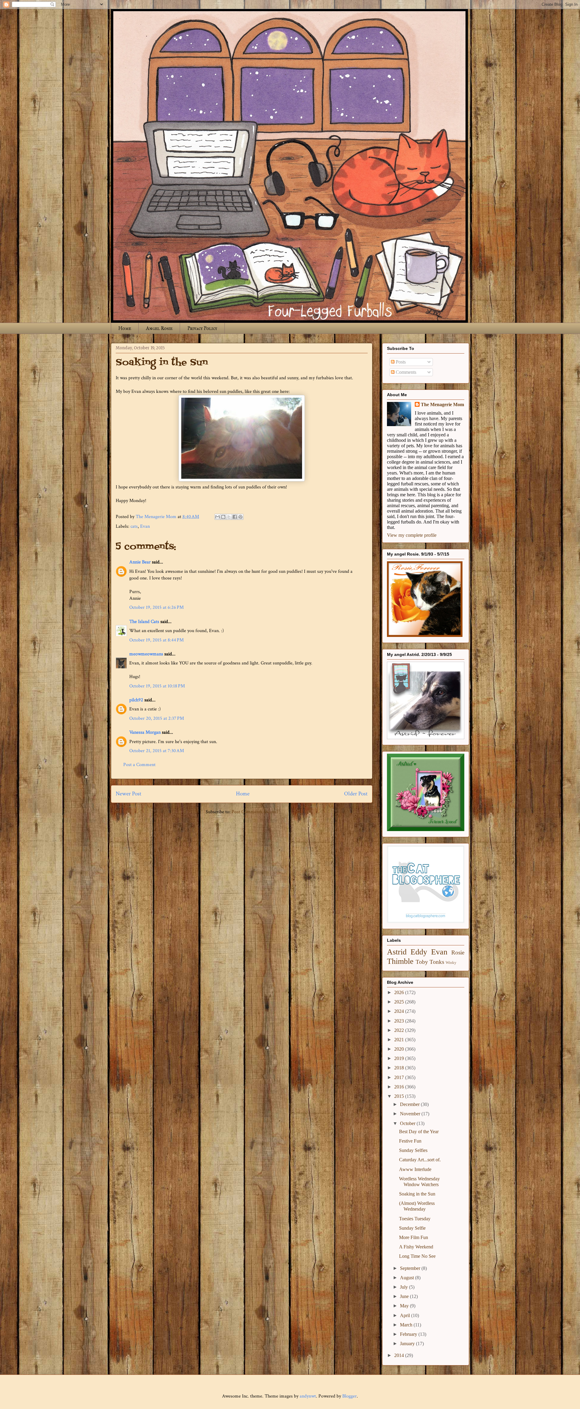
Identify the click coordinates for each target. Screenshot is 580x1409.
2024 (399, 1011)
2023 (399, 1020)
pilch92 (136, 700)
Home (124, 328)
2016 (399, 1086)
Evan (145, 526)
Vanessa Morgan (145, 732)
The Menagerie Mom (442, 404)
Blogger (349, 1396)
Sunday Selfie (412, 1228)
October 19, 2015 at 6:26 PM (156, 607)
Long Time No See (417, 1256)
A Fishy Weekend (416, 1246)
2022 (399, 1030)
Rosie (457, 952)
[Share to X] (229, 517)
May (405, 1305)
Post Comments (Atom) (255, 812)
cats (134, 526)
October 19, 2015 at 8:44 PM (156, 640)
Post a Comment (139, 765)
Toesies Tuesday (414, 1218)
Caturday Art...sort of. (420, 1159)
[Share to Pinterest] (240, 517)
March (407, 1324)
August (407, 1277)
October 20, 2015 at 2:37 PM (156, 718)
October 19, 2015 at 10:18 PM (157, 686)
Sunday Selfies (413, 1150)
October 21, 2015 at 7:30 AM (156, 751)
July (404, 1287)
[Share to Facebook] (235, 517)
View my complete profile (412, 535)
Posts (400, 361)
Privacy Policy (202, 328)
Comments (405, 372)
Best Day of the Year (419, 1131)
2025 (399, 1001)
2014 (399, 1355)
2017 (399, 1077)
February (409, 1334)
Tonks (437, 962)
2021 (399, 1039)
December (410, 1104)
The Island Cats (144, 621)
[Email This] (217, 517)
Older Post (356, 793)
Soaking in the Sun (417, 1193)
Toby (422, 962)
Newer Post (128, 793)
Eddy (419, 951)
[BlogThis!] (223, 517)
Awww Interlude (415, 1169)
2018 (399, 1067)
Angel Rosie (159, 328)
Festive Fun (410, 1140)
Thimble (400, 961)
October (408, 1123)
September (410, 1268)
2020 (399, 1049)
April (405, 1315)
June (405, 1296)
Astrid (397, 951)
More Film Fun (413, 1237)
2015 (399, 1096)
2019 (399, 1058)
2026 (399, 992)
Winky (451, 963)
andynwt (308, 1396)
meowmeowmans (146, 654)
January (408, 1343)
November (410, 1113)
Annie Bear (140, 562)
